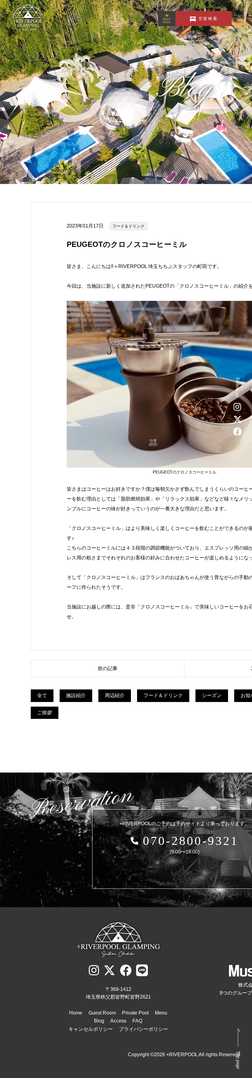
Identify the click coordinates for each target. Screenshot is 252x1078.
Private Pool (135, 1012)
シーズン (212, 695)
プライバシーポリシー (143, 1029)
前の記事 (107, 668)
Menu (161, 1012)
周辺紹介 (114, 695)
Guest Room (102, 1012)
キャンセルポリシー (91, 1029)
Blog (99, 1020)
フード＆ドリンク (128, 226)
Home (75, 1012)
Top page (238, 1060)
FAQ (137, 1020)
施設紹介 (76, 695)
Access (118, 1020)
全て (42, 695)
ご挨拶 (44, 712)
